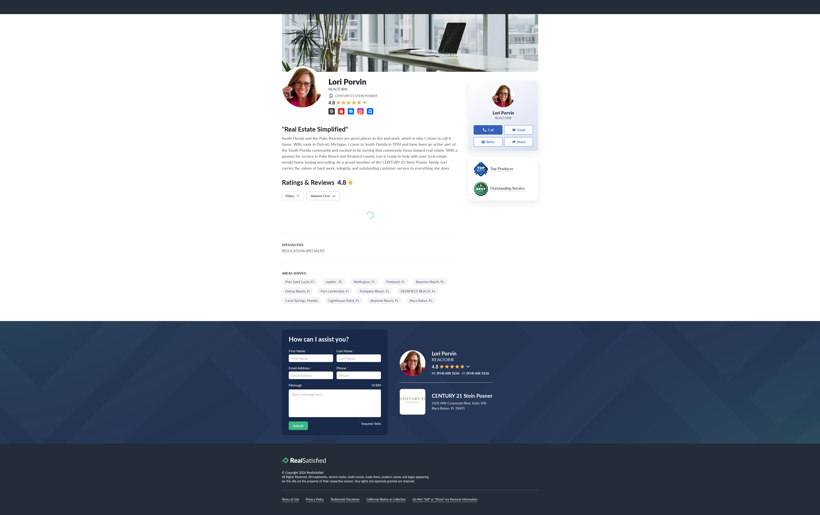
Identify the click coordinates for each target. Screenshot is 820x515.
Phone (342, 367)
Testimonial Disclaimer (345, 499)
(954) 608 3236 (448, 373)
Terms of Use (290, 499)
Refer (490, 141)
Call (491, 129)
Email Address (300, 367)
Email (521, 129)
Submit (298, 425)
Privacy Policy (315, 499)
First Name (298, 350)
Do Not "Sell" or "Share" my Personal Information (445, 499)
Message (295, 385)
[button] (364, 102)
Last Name (346, 350)
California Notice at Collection (386, 499)
